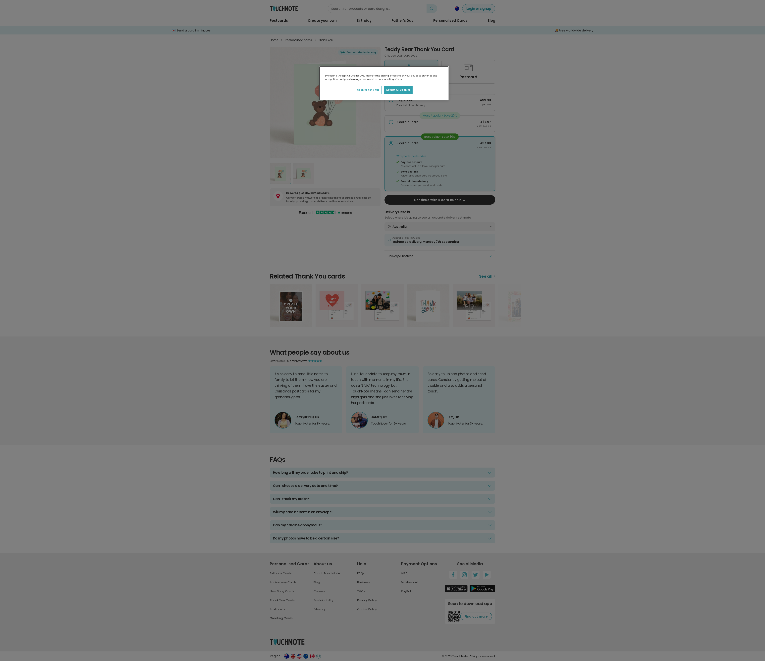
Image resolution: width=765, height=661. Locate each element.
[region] (384, 83)
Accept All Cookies (398, 89)
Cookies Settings (368, 89)
